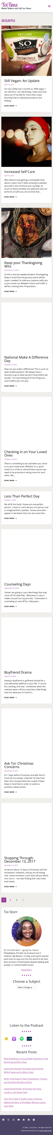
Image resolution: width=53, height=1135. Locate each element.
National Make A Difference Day (26, 359)
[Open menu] (49, 6)
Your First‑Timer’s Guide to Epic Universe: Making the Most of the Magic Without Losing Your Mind (25, 1102)
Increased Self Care (19, 171)
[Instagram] (14, 1120)
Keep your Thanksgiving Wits (23, 264)
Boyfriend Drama (18, 672)
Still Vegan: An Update (22, 80)
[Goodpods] (7, 1039)
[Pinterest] (29, 1120)
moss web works (45, 1130)
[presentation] (26, 51)
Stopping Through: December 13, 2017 (19, 859)
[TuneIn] (30, 1039)
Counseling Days (17, 584)
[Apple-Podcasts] (15, 1039)
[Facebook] (3, 1120)
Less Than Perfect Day (21, 496)
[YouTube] (19, 1120)
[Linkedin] (24, 1120)
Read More (10, 106)
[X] (8, 1120)
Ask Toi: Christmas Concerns (19, 765)
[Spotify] (23, 1039)
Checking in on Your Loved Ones (25, 453)
